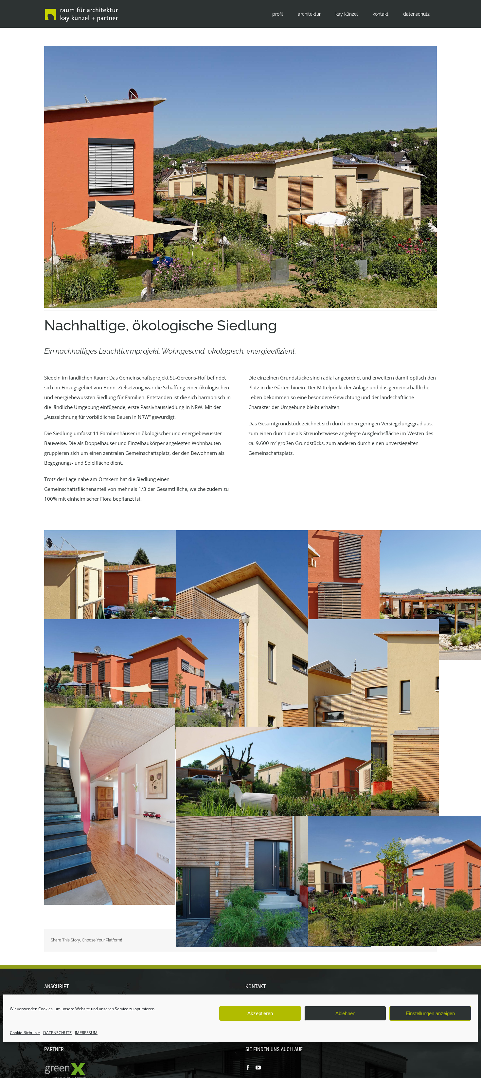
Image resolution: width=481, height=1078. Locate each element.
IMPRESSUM (86, 1032)
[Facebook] (248, 1067)
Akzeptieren (260, 1013)
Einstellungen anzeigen (430, 1013)
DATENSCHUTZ (57, 1032)
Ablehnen (345, 1013)
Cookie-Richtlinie (25, 1032)
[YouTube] (258, 1067)
